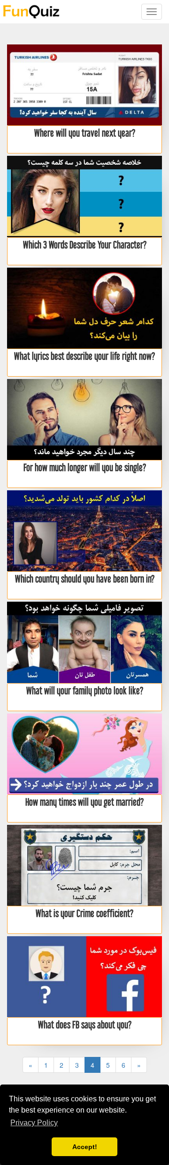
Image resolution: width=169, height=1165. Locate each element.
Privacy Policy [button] (34, 1123)
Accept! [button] (84, 1146)
